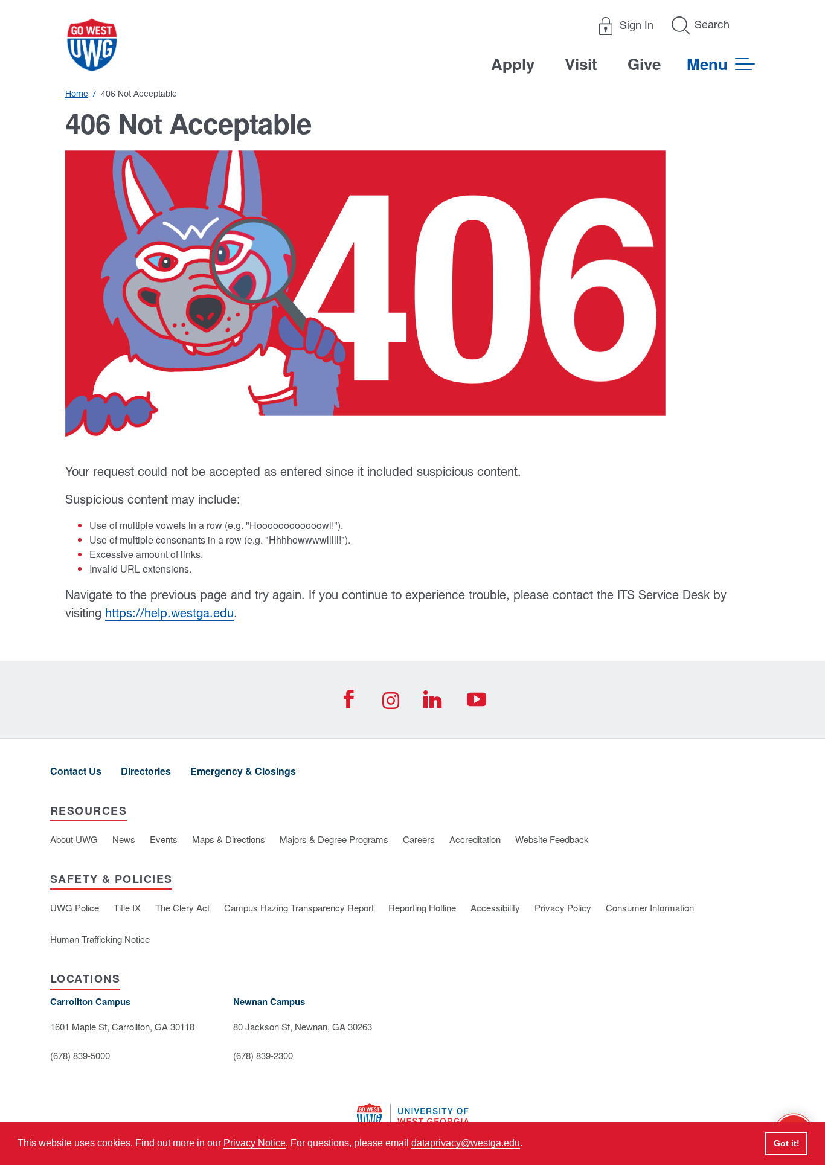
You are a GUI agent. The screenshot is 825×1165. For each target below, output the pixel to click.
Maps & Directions (228, 839)
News (123, 839)
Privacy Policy (562, 907)
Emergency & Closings (243, 771)
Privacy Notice (254, 1143)
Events (164, 839)
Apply (512, 64)
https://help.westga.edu (169, 613)
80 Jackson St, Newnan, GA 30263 (302, 1026)
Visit (581, 64)
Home (76, 93)
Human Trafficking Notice (100, 938)
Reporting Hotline (422, 907)
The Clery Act (182, 907)
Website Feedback (552, 839)
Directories (146, 771)
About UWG (74, 839)
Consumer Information (650, 907)
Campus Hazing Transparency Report (299, 907)
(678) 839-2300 (263, 1055)
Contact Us (75, 771)
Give (644, 64)
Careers (419, 839)
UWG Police (74, 907)
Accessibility (495, 907)
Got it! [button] (787, 1143)
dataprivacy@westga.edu (465, 1143)
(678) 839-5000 (80, 1055)
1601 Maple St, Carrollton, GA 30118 (122, 1026)
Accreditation (475, 839)
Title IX (127, 907)
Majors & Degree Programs (334, 839)
